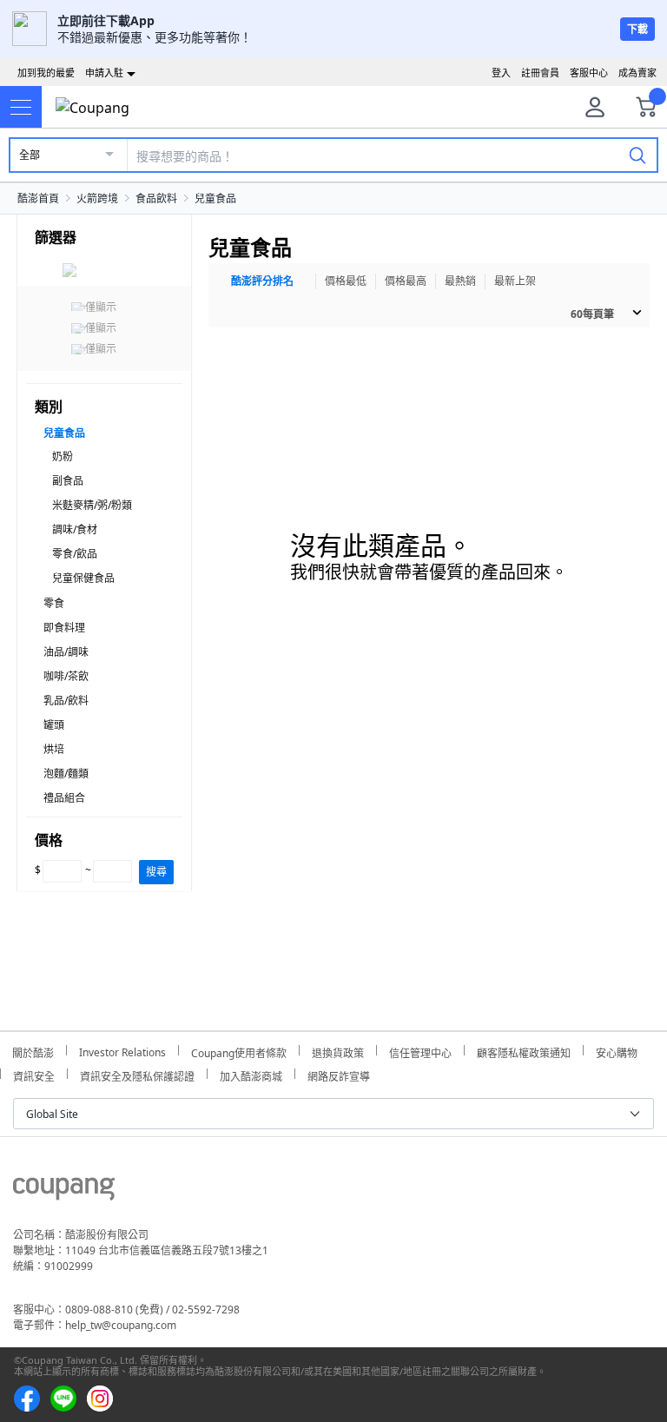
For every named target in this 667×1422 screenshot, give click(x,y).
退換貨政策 (338, 1050)
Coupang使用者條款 (239, 1050)
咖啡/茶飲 (66, 676)
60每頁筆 (592, 314)
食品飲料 (156, 198)
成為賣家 (637, 72)
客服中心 (589, 72)
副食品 (67, 480)
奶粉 (62, 456)
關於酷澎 (33, 1050)
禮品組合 (64, 797)
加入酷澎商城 (251, 1074)
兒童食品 (215, 198)
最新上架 (515, 281)
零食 (53, 603)
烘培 (53, 749)
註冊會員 (540, 72)
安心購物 (616, 1050)
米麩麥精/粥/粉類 (92, 505)
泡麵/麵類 (66, 773)
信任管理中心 (420, 1050)
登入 (501, 72)
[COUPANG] (64, 1192)
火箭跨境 (97, 198)
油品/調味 (66, 652)
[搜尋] (637, 154)
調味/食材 (74, 529)
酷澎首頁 (38, 198)
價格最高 (405, 281)
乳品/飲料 (66, 700)
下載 (637, 29)
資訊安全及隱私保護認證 (137, 1074)
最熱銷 (460, 281)
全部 (29, 155)
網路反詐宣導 (338, 1074)
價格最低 (346, 281)
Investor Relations (122, 1050)
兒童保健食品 (83, 578)
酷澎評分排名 (262, 281)
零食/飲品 (74, 553)
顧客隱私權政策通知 (524, 1050)
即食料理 (64, 627)
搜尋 (156, 871)
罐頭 (53, 725)
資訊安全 (34, 1074)
